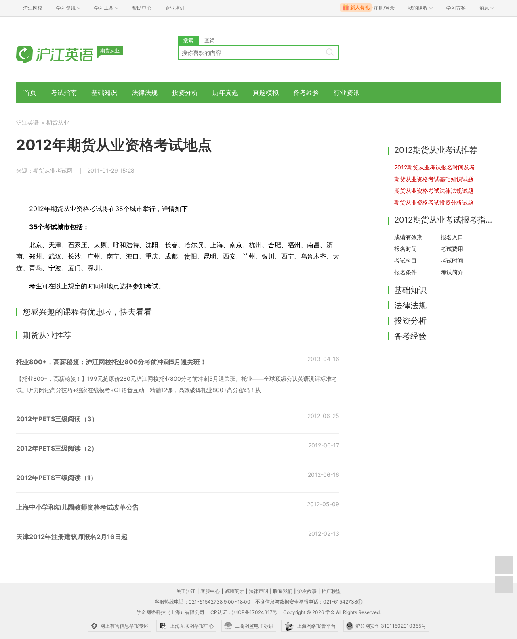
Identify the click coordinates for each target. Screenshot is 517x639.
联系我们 (282, 591)
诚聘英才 (234, 591)
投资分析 (185, 92)
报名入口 (452, 237)
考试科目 (405, 260)
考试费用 (452, 248)
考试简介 (452, 272)
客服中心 (210, 591)
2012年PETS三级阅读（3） (57, 419)
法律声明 (258, 591)
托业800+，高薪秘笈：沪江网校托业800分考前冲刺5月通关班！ (111, 362)
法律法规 (145, 92)
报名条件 (405, 272)
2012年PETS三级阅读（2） (57, 448)
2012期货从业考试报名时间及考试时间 (438, 167)
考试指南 (64, 92)
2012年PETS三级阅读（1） (56, 478)
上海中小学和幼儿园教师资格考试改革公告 (77, 507)
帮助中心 (141, 8)
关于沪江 (185, 591)
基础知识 (104, 92)
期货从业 (57, 122)
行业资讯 (346, 92)
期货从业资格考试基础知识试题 (433, 178)
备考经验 (306, 92)
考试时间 (452, 260)
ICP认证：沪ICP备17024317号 (243, 612)
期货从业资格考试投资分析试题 (433, 202)
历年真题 (225, 92)
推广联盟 (331, 591)
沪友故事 (307, 591)
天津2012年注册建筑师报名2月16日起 (72, 536)
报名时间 (405, 248)
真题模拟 (266, 92)
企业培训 (175, 8)
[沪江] (66, 53)
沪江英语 (27, 122)
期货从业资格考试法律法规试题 (433, 190)
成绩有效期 (408, 237)
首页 (29, 92)
